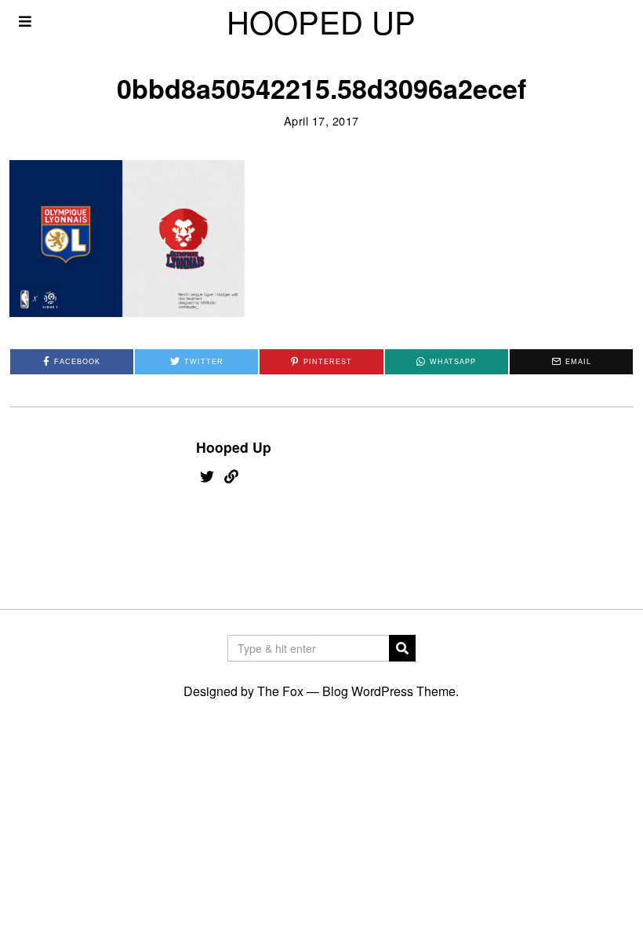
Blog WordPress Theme (389, 691)
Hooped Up (233, 447)
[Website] (231, 476)
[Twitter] (207, 476)
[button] (402, 648)
